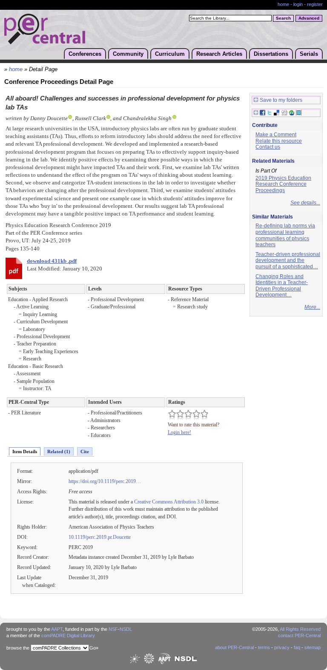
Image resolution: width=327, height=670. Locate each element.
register (315, 4)
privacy (282, 647)
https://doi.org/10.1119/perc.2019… (105, 481)
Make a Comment (275, 135)
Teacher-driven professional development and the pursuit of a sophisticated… (287, 260)
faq (297, 647)
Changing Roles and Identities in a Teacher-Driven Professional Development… (281, 285)
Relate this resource (278, 141)
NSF (113, 629)
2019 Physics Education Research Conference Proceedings (283, 184)
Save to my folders (281, 100)
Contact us (267, 147)
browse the (17, 647)
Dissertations (271, 54)
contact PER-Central (299, 635)
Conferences (85, 54)
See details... (305, 203)
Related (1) (58, 451)
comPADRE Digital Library (68, 635)
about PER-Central (234, 647)
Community (128, 54)
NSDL (126, 629)
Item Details (24, 451)
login (298, 4)
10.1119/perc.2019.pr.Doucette (100, 537)
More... (312, 307)
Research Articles (219, 54)
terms (264, 647)
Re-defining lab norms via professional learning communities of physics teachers (285, 235)
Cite (84, 451)
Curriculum (170, 54)
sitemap (312, 647)
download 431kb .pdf (52, 261)
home (283, 4)
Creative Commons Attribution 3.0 (169, 502)
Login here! (179, 432)
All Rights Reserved (300, 629)
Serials (309, 54)
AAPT (57, 629)
